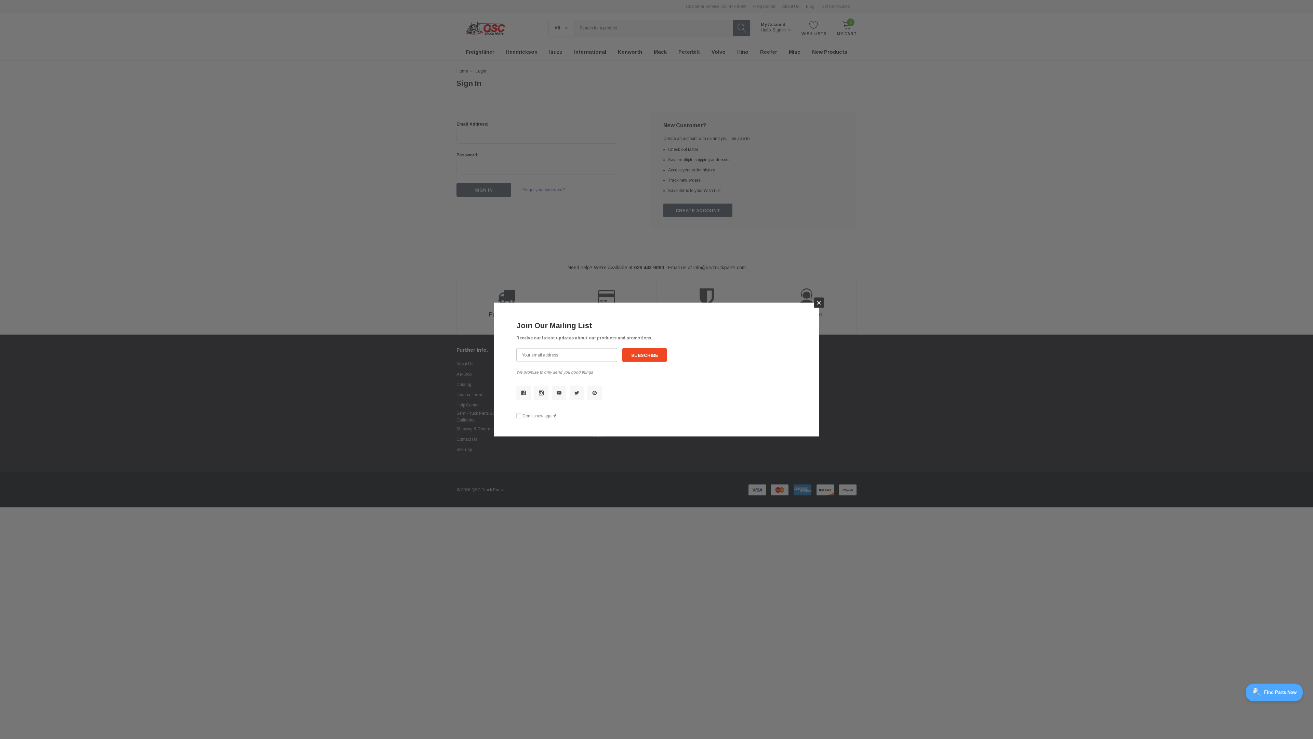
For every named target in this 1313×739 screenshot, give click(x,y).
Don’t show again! (539, 415)
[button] (819, 303)
